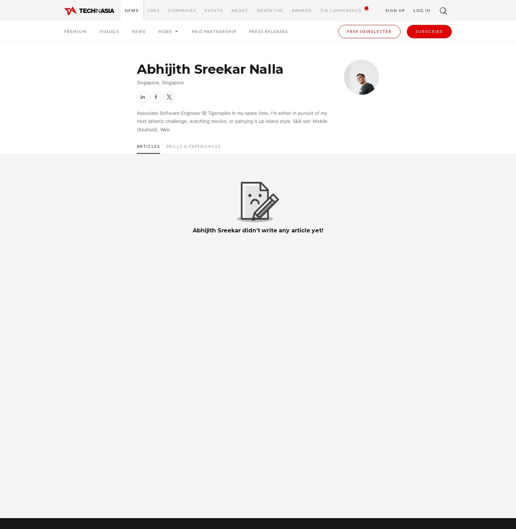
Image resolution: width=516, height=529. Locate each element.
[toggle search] (443, 10)
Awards (302, 10)
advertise (270, 10)
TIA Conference (341, 10)
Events (214, 10)
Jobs (153, 10)
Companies (182, 10)
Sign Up (395, 10)
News (132, 10)
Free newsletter (369, 31)
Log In (422, 10)
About (240, 10)
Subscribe (429, 31)
